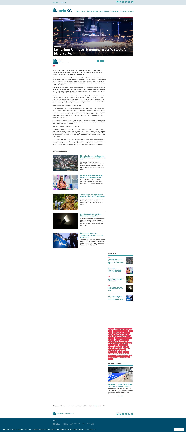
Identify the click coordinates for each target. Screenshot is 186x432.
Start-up (120, 352)
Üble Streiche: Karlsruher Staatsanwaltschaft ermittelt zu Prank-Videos (91, 235)
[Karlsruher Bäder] (75, 424)
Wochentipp (111, 339)
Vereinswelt (116, 353)
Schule (121, 339)
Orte (126, 345)
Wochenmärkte (111, 357)
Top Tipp (110, 355)
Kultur (114, 332)
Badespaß (119, 336)
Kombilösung (123, 332)
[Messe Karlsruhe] (65, 424)
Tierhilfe (89, 11)
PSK (118, 332)
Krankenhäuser (123, 341)
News (78, 11)
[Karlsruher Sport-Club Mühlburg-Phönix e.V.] (56, 424)
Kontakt (55, 2)
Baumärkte (119, 357)
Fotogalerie (116, 355)
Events (83, 11)
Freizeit (95, 11)
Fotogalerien (115, 11)
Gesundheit (111, 338)
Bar (118, 350)
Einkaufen (123, 11)
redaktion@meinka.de (95, 406)
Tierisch (131, 331)
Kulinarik (106, 11)
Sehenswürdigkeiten (113, 345)
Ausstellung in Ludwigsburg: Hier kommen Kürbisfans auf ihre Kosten (92, 196)
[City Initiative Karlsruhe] (83, 424)
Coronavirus (121, 329)
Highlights (119, 348)
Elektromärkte (126, 357)
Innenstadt (121, 345)
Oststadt (122, 353)
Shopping (124, 343)
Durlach (110, 353)
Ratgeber (118, 343)
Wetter (114, 336)
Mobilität (115, 331)
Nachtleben (126, 346)
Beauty (126, 353)
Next (131, 373)
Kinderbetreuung (112, 350)
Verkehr (117, 341)
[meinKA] (62, 10)
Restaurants (111, 341)
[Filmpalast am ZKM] (90, 424)
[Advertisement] (120, 71)
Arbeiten (127, 339)
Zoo (128, 332)
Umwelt (110, 336)
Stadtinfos (121, 331)
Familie (116, 338)
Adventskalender (118, 346)
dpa (60, 61)
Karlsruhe (131, 11)
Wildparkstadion (112, 348)
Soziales (117, 339)
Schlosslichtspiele (112, 352)
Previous (110, 373)
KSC (127, 329)
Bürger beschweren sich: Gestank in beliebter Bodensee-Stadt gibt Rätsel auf (92, 158)
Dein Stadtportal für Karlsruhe (65, 413)
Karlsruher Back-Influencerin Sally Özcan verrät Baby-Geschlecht (91, 176)
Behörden (110, 346)
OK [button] (179, 429)
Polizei (126, 331)
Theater (129, 343)
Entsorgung (123, 350)
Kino (130, 336)
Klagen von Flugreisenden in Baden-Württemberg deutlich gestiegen (120, 385)
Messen (110, 332)
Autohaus (110, 358)
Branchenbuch (111, 343)
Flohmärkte (123, 355)
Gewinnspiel (122, 338)
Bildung (126, 334)
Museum (125, 336)
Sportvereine (126, 348)
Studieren (129, 338)
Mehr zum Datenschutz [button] (90, 429)
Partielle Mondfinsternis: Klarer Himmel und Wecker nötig (91, 215)
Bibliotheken (126, 352)
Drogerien (129, 355)
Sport (101, 11)
